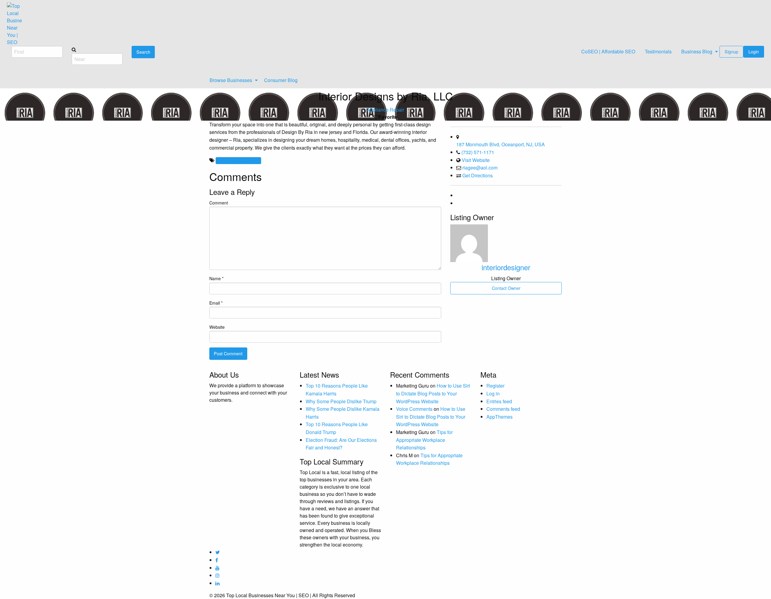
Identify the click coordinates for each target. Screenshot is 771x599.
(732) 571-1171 (477, 152)
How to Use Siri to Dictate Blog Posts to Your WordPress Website (433, 393)
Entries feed (499, 401)
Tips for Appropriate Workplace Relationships (424, 440)
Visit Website (476, 160)
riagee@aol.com (480, 167)
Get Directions (477, 175)
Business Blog (696, 51)
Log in (493, 393)
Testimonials (658, 51)
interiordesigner (506, 267)
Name (216, 278)
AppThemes (499, 416)
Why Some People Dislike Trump (341, 401)
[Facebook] (456, 195)
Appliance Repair (385, 109)
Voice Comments (414, 408)
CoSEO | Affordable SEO (608, 51)
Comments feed (503, 408)
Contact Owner (506, 288)
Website (217, 327)
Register (495, 385)
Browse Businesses (231, 80)
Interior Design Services (238, 160)
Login (753, 51)
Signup (731, 51)
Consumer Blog (281, 80)
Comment (218, 203)
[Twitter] (456, 203)
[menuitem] (608, 52)
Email (216, 303)
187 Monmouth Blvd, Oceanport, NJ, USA (500, 144)
